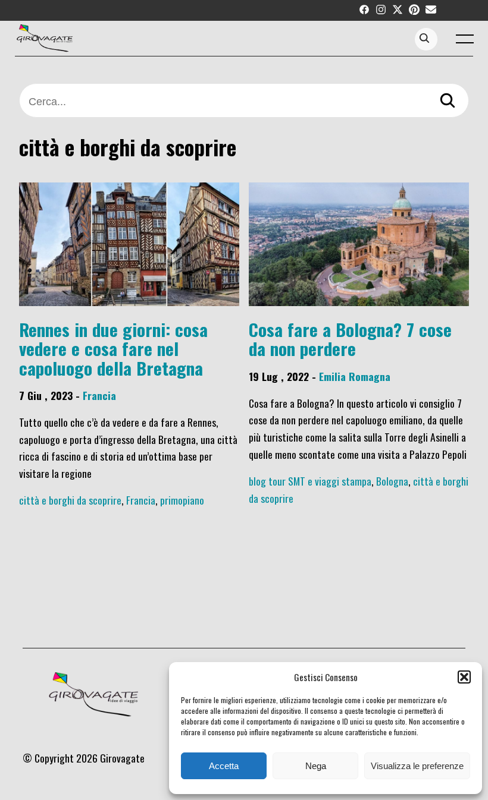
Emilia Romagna (354, 376)
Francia (99, 395)
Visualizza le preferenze (417, 766)
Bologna (392, 481)
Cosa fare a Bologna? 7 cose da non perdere (350, 338)
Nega (315, 766)
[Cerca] (447, 102)
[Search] (424, 39)
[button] (464, 677)
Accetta (224, 766)
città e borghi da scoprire (70, 500)
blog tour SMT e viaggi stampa (310, 481)
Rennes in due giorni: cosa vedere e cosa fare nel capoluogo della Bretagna (113, 348)
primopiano (182, 500)
